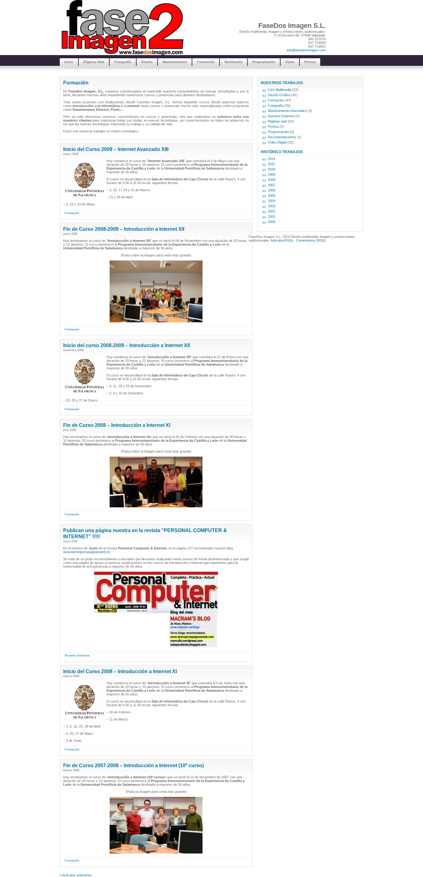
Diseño (147, 62)
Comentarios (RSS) (310, 240)
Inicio (68, 62)
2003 (271, 206)
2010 (271, 169)
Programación (263, 62)
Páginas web (277, 121)
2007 (271, 185)
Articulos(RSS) (282, 240)
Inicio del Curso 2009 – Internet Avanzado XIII (115, 149)
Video (289, 62)
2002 (271, 211)
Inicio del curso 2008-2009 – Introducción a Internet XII (126, 345)
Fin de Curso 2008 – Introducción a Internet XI (116, 425)
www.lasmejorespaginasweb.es (86, 552)
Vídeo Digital (277, 142)
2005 (271, 195)
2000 (271, 222)
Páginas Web (93, 62)
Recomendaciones (282, 137)
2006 (271, 190)
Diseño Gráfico (279, 95)
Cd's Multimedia (279, 90)
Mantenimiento (175, 62)
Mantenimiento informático (287, 111)
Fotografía (122, 62)
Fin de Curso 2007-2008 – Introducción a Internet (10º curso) (133, 765)
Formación (206, 62)
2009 (271, 174)
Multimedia (233, 62)
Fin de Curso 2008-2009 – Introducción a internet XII (123, 229)
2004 (271, 201)
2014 (271, 159)
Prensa (310, 62)
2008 (271, 180)
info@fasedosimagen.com (306, 50)
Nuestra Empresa (77, 655)
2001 (271, 216)
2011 (271, 164)
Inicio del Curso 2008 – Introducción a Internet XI (120, 671)
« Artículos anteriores (76, 875)
